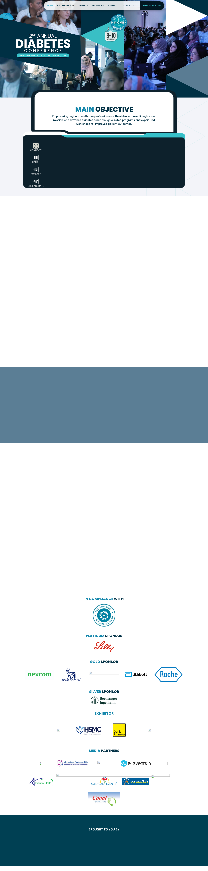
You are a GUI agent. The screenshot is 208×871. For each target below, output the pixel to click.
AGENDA (83, 5)
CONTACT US (126, 5)
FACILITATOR (64, 5)
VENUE (111, 5)
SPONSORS (98, 5)
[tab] (35, 146)
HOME (50, 5)
